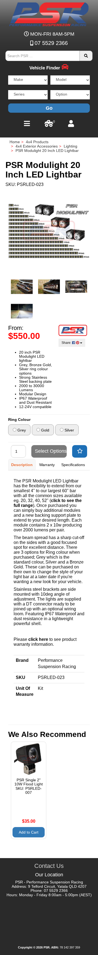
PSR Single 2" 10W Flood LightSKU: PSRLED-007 (28, 786)
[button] (79, 451)
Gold (44, 430)
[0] (49, 125)
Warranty (47, 465)
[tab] (22, 464)
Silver (68, 430)
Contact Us (49, 865)
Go (49, 108)
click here (38, 639)
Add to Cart (28, 832)
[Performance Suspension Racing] (73, 330)
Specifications (73, 465)
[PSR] (49, 13)
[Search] (86, 56)
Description (22, 465)
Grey (21, 430)
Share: (67, 343)
